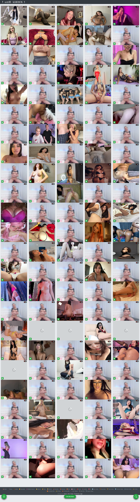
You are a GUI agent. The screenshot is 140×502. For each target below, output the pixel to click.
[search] (136, 496)
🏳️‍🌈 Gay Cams (103, 489)
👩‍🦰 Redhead (62, 489)
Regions (65, 493)
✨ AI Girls (135, 489)
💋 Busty (79, 489)
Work (69, 493)
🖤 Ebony (10, 489)
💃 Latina (16, 489)
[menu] (4, 496)
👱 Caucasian (22, 489)
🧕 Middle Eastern (30, 489)
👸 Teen (44, 489)
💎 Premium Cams (119, 489)
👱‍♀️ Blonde (49, 489)
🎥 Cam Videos (74, 491)
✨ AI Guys (58, 491)
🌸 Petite (73, 489)
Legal (81, 493)
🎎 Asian (5, 489)
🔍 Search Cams (89, 491)
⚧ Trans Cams (110, 489)
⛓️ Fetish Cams (127, 489)
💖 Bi (89, 489)
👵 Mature (38, 489)
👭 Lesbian (84, 489)
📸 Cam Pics (82, 491)
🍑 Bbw (68, 489)
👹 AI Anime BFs (65, 491)
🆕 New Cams (95, 489)
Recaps (72, 493)
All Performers (77, 493)
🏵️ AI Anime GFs (50, 491)
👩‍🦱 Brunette (55, 489)
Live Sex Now (70, 496)
